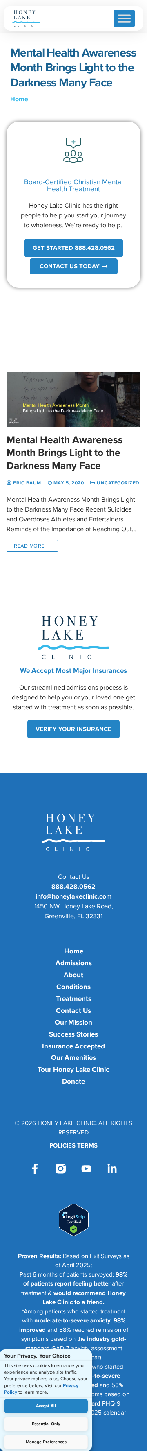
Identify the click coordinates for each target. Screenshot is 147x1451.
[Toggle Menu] (124, 18)
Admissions (74, 963)
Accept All (46, 1406)
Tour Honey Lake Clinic (73, 1069)
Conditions (73, 986)
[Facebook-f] (35, 1169)
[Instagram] (61, 1169)
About (73, 974)
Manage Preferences (46, 1442)
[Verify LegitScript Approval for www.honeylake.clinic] (74, 1233)
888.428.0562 (73, 886)
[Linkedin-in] (112, 1169)
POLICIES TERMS (73, 1145)
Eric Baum (26, 483)
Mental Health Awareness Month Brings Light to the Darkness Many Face (65, 452)
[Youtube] (86, 1169)
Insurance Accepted (73, 1046)
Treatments (73, 998)
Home (19, 99)
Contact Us (73, 1010)
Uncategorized (117, 483)
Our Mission (73, 1022)
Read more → (32, 546)
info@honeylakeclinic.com (74, 896)
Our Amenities (73, 1057)
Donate (73, 1081)
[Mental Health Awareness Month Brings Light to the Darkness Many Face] (73, 361)
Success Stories (73, 1034)
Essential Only (46, 1424)
